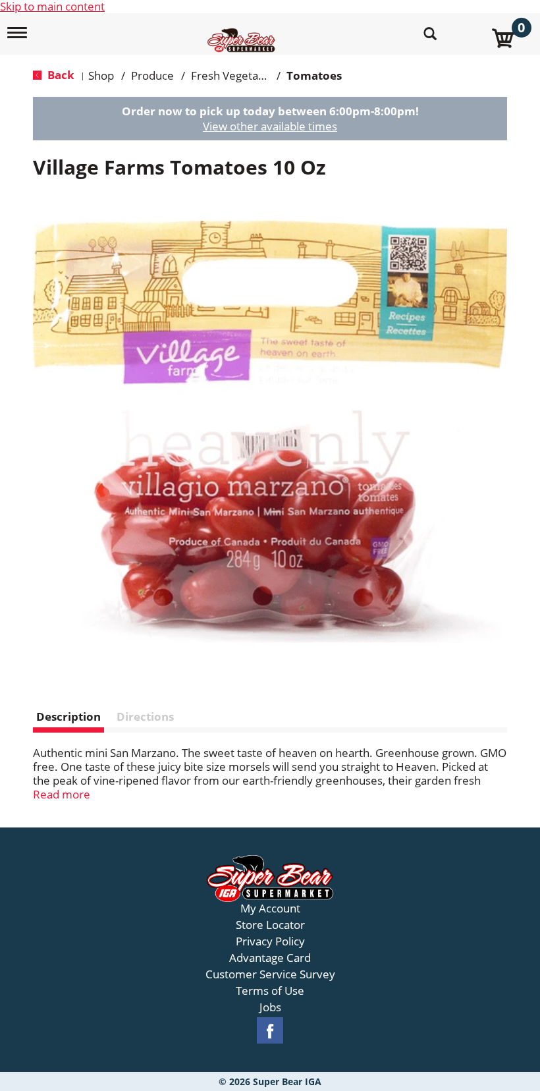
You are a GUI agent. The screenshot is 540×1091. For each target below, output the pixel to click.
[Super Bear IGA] (243, 32)
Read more (61, 794)
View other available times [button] (270, 126)
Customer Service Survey (270, 974)
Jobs (270, 1007)
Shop (101, 75)
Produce (152, 75)
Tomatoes (314, 75)
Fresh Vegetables (235, 75)
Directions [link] (145, 716)
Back (59, 74)
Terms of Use (270, 990)
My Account (270, 908)
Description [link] (68, 716)
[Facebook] (270, 1030)
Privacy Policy (270, 941)
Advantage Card (270, 958)
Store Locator (270, 925)
